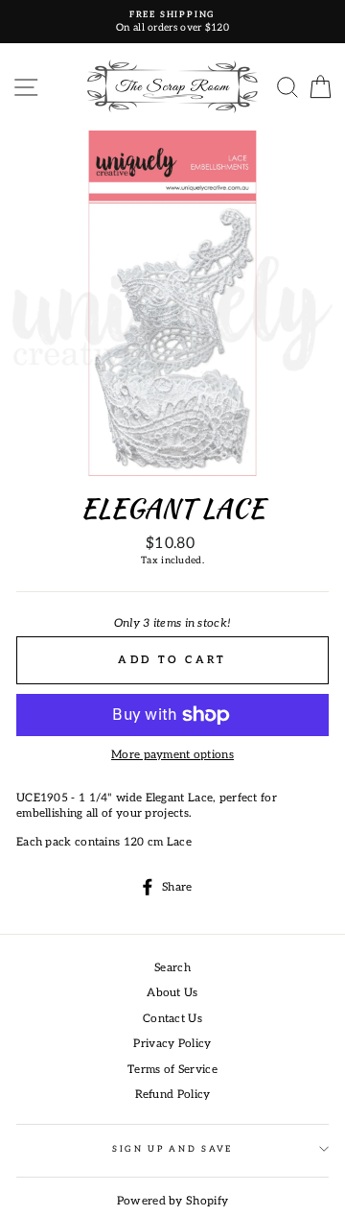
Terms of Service (172, 1069)
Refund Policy (173, 1094)
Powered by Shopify (172, 1201)
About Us (172, 993)
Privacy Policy (172, 1044)
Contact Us (172, 1019)
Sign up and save (172, 1149)
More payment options (172, 755)
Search (172, 968)
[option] (172, 22)
